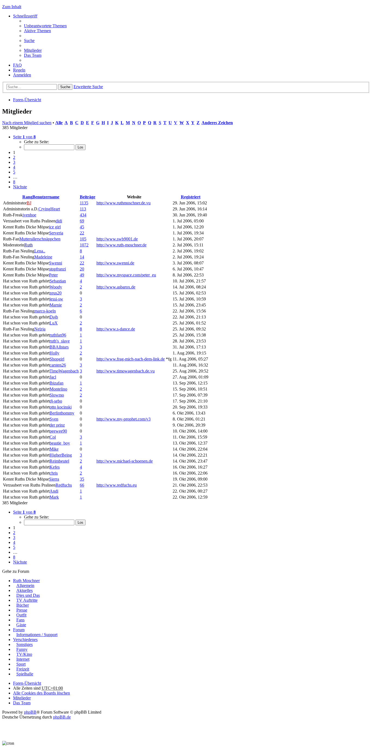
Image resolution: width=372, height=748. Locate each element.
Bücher (22, 605)
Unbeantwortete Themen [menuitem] (45, 25)
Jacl (53, 377)
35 (82, 479)
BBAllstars (59, 347)
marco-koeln (45, 311)
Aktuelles (24, 590)
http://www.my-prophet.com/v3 (123, 419)
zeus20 (56, 293)
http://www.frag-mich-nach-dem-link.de (130, 359)
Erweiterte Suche (88, 86)
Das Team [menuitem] (32, 55)
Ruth (28, 245)
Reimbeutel (59, 461)
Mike (54, 449)
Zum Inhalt (11, 6)
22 (82, 233)
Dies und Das (28, 595)
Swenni (55, 263)
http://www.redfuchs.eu (116, 485)
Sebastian (58, 281)
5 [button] (14, 172)
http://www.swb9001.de (117, 239)
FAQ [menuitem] (17, 65)
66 (82, 485)
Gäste (21, 624)
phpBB (30, 712)
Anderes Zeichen (217, 122)
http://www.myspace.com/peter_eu (126, 275)
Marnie (56, 305)
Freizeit (22, 669)
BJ (29, 203)
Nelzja (39, 329)
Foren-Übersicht (27, 99)
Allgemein (25, 585)
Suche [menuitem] (29, 40)
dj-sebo (56, 401)
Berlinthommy (62, 413)
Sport (21, 664)
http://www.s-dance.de (115, 329)
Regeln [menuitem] (19, 70)
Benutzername (45, 197)
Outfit (21, 615)
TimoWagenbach (64, 371)
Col (53, 437)
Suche (65, 87)
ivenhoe (29, 215)
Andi (54, 491)
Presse (21, 610)
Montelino (58, 389)
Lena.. (39, 251)
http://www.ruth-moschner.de (121, 245)
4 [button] (14, 167)
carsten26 (58, 365)
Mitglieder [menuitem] (33, 50)
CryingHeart (49, 209)
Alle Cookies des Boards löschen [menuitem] (41, 693)
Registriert (190, 197)
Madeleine (43, 257)
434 (83, 215)
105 (83, 239)
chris (54, 473)
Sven (54, 419)
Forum (19, 629)
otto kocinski (61, 407)
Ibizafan (56, 383)
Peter (53, 275)
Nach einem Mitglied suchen (26, 122)
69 (82, 221)
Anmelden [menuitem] (22, 75)
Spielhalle (24, 674)
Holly (54, 353)
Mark (54, 497)
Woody (56, 287)
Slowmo (57, 395)
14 (82, 257)
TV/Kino (24, 654)
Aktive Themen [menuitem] (37, 30)
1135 (84, 203)
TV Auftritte (27, 600)
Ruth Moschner (26, 580)
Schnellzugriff (25, 16)
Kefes (55, 467)
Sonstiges (24, 644)
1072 (84, 245)
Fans (20, 620)
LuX (54, 323)
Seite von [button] (24, 137)
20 (82, 269)
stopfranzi (57, 269)
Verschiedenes (25, 639)
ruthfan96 (58, 335)
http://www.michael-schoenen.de (124, 461)
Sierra (54, 479)
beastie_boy (60, 443)
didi (59, 221)
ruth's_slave (60, 341)
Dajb (54, 317)
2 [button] (14, 157)
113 (83, 209)
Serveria (56, 233)
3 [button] (14, 162)
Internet (22, 659)
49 (82, 275)
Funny (22, 649)
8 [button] (14, 182)
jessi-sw (56, 299)
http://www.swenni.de (115, 263)
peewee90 (58, 431)
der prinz (57, 425)
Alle (59, 122)
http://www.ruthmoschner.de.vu (123, 203)
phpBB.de (62, 717)
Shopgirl (57, 359)
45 (82, 227)
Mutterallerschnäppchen (39, 239)
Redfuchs (64, 485)
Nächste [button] (20, 186)
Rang (27, 197)
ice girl (55, 227)
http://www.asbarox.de (115, 287)
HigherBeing (61, 455)
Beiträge (87, 197)
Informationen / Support (36, 634)
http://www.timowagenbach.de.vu (125, 371)
